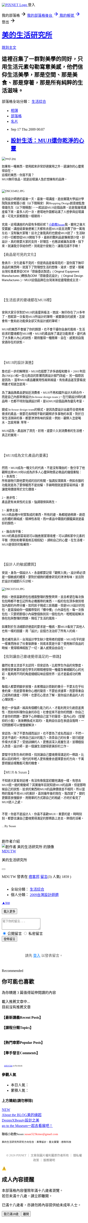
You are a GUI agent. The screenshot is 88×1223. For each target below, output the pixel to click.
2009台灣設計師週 (44, 895)
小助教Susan (57, 224)
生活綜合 (39, 101)
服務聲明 (49, 1160)
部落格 (16, 116)
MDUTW (9, 851)
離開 (26, 1214)
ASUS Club (8, 1066)
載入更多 (9, 911)
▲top (6, 903)
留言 (44, 877)
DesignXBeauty (20, 1120)
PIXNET (21, 1155)
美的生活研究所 (27, 35)
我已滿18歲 (11, 1214)
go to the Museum (27, 1126)
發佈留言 (9, 939)
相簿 (14, 111)
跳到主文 (9, 47)
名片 (14, 121)
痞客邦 (34, 877)
